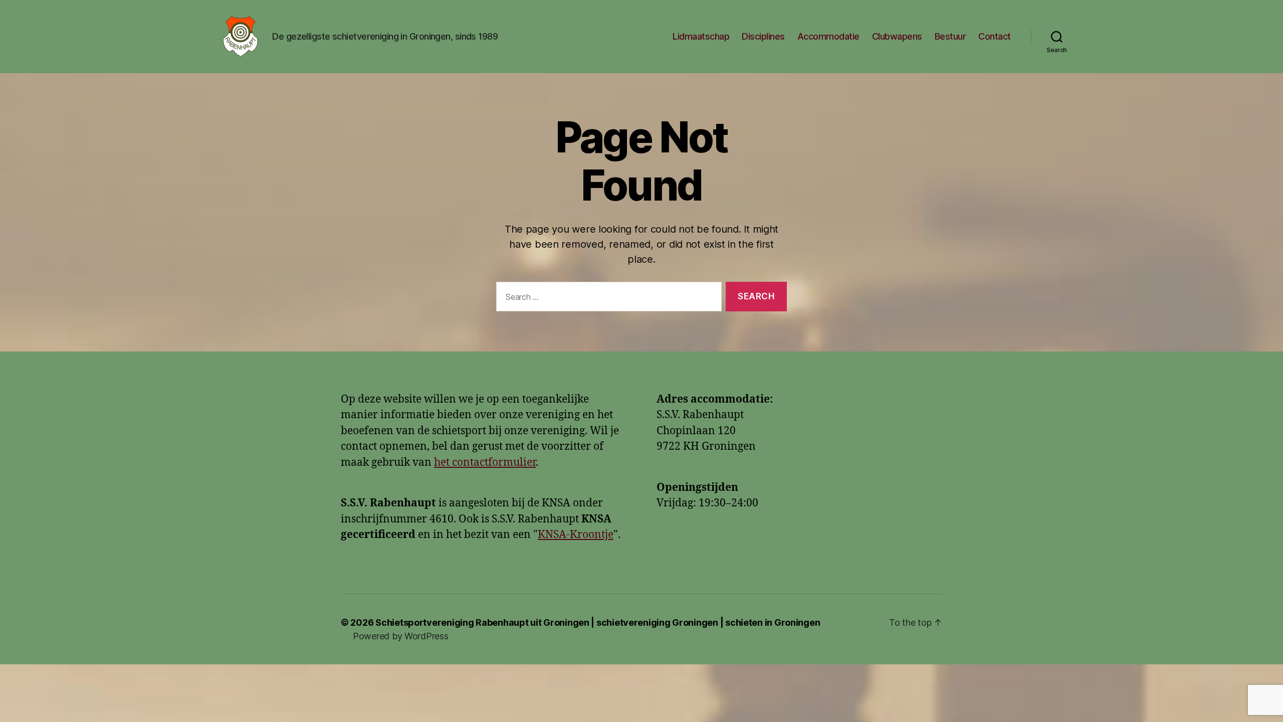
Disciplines (763, 36)
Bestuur (950, 36)
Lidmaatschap (701, 36)
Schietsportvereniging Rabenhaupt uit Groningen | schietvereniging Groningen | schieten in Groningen (597, 622)
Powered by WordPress (401, 636)
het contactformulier (485, 462)
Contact (994, 36)
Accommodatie (828, 36)
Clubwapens (897, 36)
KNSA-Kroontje (575, 535)
